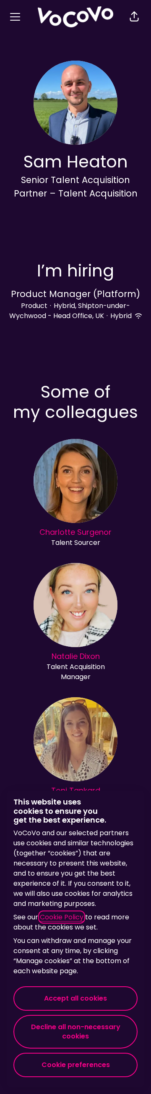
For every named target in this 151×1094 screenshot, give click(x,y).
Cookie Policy (61, 917)
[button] (134, 17)
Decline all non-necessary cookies (75, 1031)
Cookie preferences (76, 1065)
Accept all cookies (75, 998)
